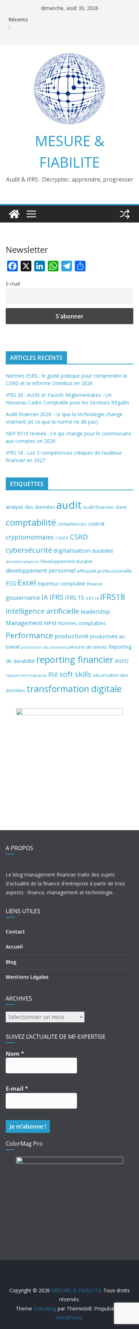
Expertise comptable (61, 583)
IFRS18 (112, 596)
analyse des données (30, 507)
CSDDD (61, 538)
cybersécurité (29, 550)
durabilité (102, 550)
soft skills (75, 674)
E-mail (13, 283)
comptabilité (31, 522)
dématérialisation (22, 561)
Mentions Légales (27, 976)
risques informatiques (26, 675)
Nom (15, 1054)
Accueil (14, 946)
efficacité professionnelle (104, 571)
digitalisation (71, 550)
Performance (29, 635)
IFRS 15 (74, 598)
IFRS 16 (92, 598)
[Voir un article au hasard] (124, 214)
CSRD (79, 537)
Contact (15, 931)
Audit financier (98, 507)
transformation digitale (74, 689)
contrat (96, 523)
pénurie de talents (87, 647)
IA (44, 597)
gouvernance (23, 598)
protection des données (43, 647)
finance (95, 584)
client (121, 507)
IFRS (56, 597)
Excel (26, 582)
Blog (11, 962)
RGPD (122, 661)
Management (24, 623)
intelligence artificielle (42, 611)
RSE (53, 675)
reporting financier (74, 659)
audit (69, 505)
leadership (95, 611)
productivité (71, 636)
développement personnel (41, 570)
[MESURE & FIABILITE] (14, 214)
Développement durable (66, 561)
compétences (72, 524)
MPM (50, 623)
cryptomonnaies (30, 537)
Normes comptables (82, 623)
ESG (11, 583)
